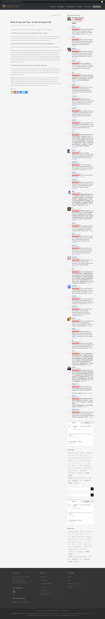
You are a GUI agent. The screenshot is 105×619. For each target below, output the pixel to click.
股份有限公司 (87, 480)
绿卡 (81, 480)
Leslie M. (74, 108)
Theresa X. (74, 96)
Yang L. (74, 223)
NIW (73, 465)
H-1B (30, 25)
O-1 (77, 465)
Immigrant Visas (45, 590)
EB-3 (86, 455)
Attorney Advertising (73, 583)
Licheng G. (74, 306)
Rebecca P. (74, 384)
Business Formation (73, 453)
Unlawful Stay (83, 470)
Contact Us (44, 576)
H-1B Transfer (87, 460)
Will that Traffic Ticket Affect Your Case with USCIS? (80, 434)
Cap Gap (82, 453)
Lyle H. (73, 150)
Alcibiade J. (75, 162)
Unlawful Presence (87, 468)
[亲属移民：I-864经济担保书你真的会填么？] (70, 426)
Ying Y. (73, 26)
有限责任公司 (75, 480)
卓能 (73, 191)
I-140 (69, 463)
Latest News (44, 580)
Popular (74, 422)
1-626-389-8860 (21, 580)
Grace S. (74, 172)
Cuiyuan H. (74, 179)
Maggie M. (74, 257)
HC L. (73, 269)
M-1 (89, 463)
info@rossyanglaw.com (22, 582)
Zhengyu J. (75, 285)
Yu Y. (73, 131)
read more (88, 34)
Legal (69, 580)
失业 (90, 478)
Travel (32, 25)
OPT (81, 465)
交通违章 (87, 473)
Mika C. (74, 318)
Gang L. (74, 328)
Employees (71, 587)
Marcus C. (74, 395)
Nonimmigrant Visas (46, 594)
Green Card (88, 458)
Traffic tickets (87, 465)
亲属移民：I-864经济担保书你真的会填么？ (82, 427)
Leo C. (73, 36)
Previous (54, 15)
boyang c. (74, 296)
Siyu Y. (73, 233)
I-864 (78, 463)
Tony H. (74, 84)
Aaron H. (74, 60)
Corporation (89, 453)
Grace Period (80, 458)
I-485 (74, 463)
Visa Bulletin (80, 473)
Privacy (70, 576)
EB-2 (81, 455)
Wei (73, 72)
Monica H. (74, 48)
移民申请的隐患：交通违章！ (76, 441)
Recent (87, 422)
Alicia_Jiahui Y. (76, 409)
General (74, 458)
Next (58, 15)
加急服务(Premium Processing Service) (77, 478)
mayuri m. (74, 120)
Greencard (70, 460)
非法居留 (70, 483)
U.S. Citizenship (77, 468)
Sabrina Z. (74, 245)
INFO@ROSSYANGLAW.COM (16, 1)
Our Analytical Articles (46, 583)
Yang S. (74, 367)
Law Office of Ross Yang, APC (53, 610)
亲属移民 (70, 475)
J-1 (82, 463)
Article (23, 25)
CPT (69, 455)
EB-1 (77, 455)
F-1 (89, 455)
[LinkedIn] (14, 592)
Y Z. (73, 208)
